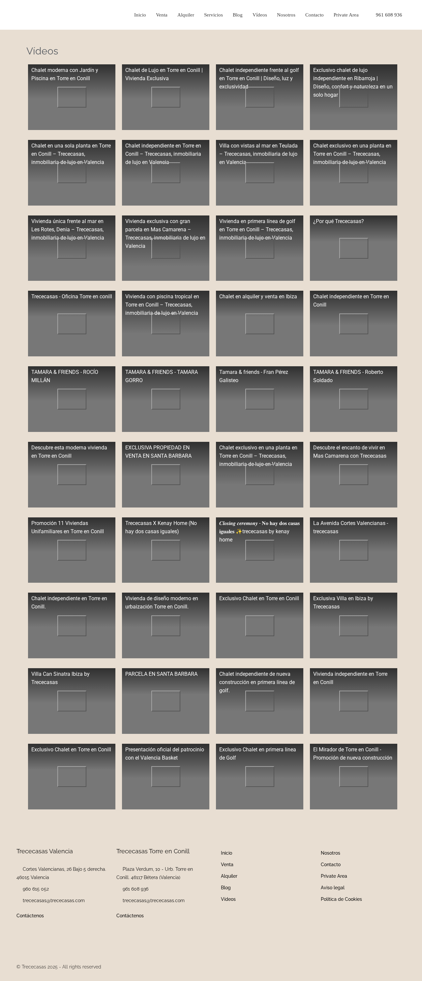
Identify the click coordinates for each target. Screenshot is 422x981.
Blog (238, 14)
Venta (161, 14)
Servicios (213, 14)
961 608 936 (388, 14)
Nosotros (286, 14)
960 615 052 (36, 889)
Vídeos (260, 14)
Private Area (346, 14)
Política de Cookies (341, 899)
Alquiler (185, 14)
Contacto (314, 14)
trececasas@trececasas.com (54, 900)
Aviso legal (333, 887)
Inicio (140, 14)
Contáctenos (30, 915)
